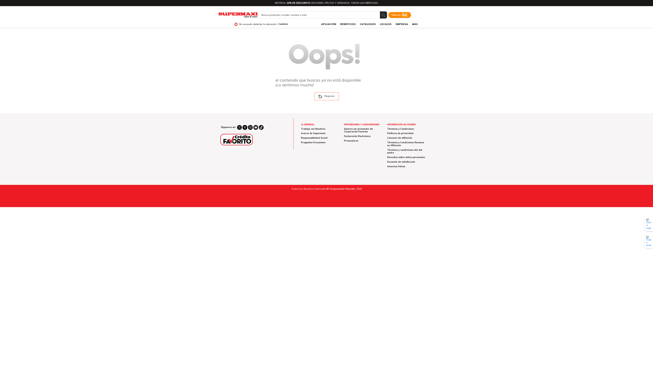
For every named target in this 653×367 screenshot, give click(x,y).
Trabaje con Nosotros (313, 128)
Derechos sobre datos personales (406, 157)
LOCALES (386, 24)
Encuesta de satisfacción (401, 161)
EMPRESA (402, 24)
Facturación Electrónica (357, 136)
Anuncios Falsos (396, 166)
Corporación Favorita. (343, 188)
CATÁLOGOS (368, 24)
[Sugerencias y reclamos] (648, 241)
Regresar (329, 96)
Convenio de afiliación (399, 137)
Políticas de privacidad (400, 133)
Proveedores (351, 140)
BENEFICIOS (348, 24)
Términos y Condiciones (400, 128)
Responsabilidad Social (314, 137)
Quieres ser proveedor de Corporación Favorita (358, 130)
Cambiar (283, 24)
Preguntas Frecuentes (313, 142)
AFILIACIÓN (328, 24)
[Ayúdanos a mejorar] (648, 223)
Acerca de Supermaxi (313, 133)
